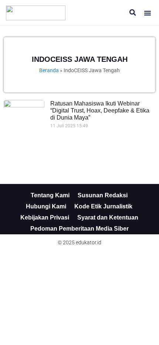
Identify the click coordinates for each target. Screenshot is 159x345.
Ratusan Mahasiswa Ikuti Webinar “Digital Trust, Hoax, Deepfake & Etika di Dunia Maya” (99, 110)
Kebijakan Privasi (44, 217)
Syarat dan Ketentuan (107, 217)
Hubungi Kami (46, 206)
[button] (147, 13)
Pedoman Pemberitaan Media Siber (79, 228)
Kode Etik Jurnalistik (103, 206)
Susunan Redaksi (103, 195)
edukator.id (88, 242)
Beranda (49, 70)
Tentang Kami (50, 195)
